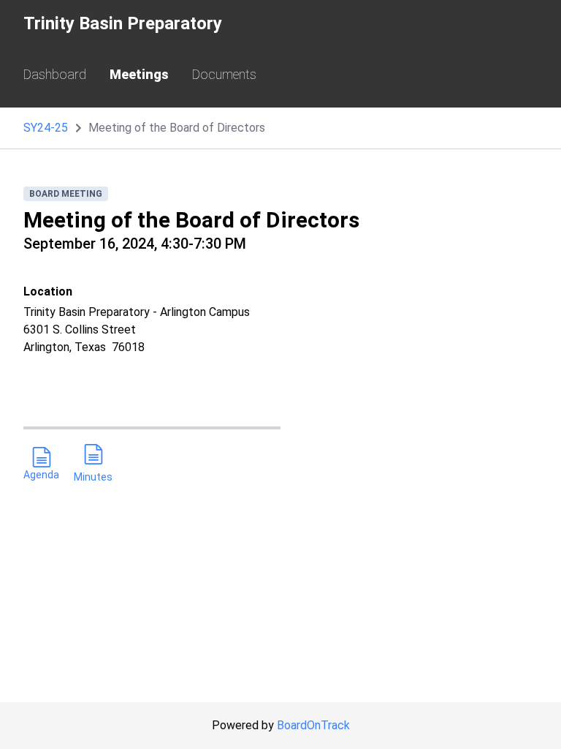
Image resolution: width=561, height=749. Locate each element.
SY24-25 (45, 128)
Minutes (93, 477)
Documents (224, 74)
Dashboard (54, 74)
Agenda (41, 475)
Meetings (139, 74)
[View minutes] (93, 457)
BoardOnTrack (313, 725)
